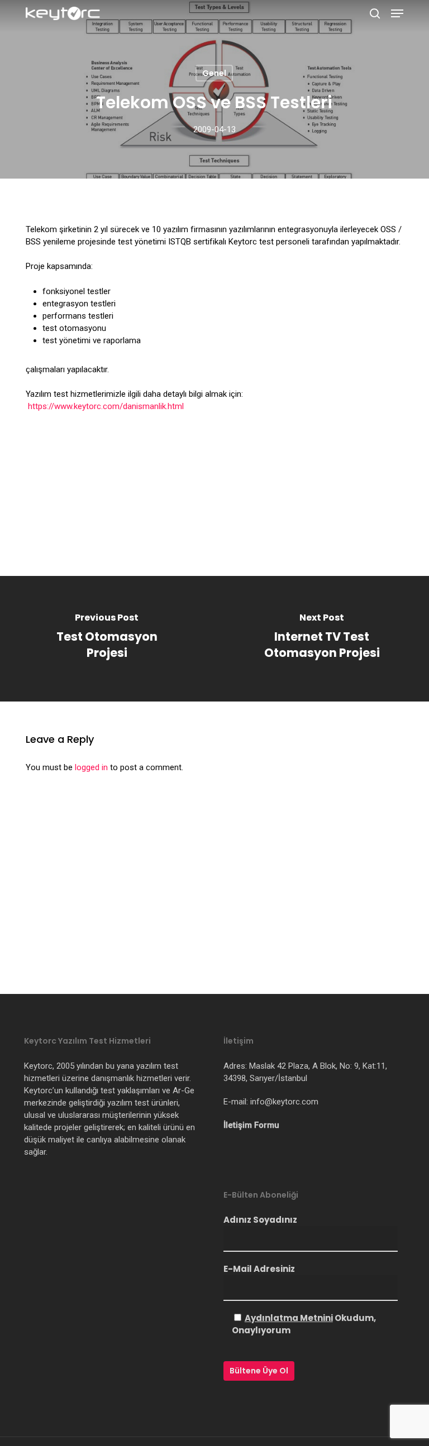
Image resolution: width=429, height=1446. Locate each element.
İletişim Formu (251, 1125)
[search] (374, 13)
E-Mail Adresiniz (259, 1269)
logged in (91, 767)
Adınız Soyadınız (260, 1220)
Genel (214, 73)
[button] (397, 13)
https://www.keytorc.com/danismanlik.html (106, 406)
